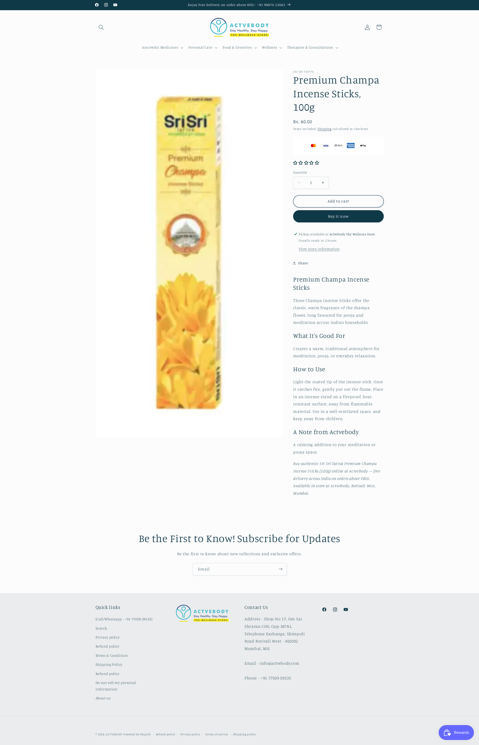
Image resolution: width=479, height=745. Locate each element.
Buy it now (338, 216)
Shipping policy (244, 734)
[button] (101, 27)
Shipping (325, 129)
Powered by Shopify (137, 734)
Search (101, 628)
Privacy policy (108, 637)
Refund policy (108, 646)
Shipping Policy (109, 664)
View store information (319, 249)
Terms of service (216, 734)
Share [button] (303, 263)
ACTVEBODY (114, 734)
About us (103, 698)
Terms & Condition (112, 655)
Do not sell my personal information (116, 685)
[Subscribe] (280, 569)
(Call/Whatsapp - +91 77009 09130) (124, 619)
